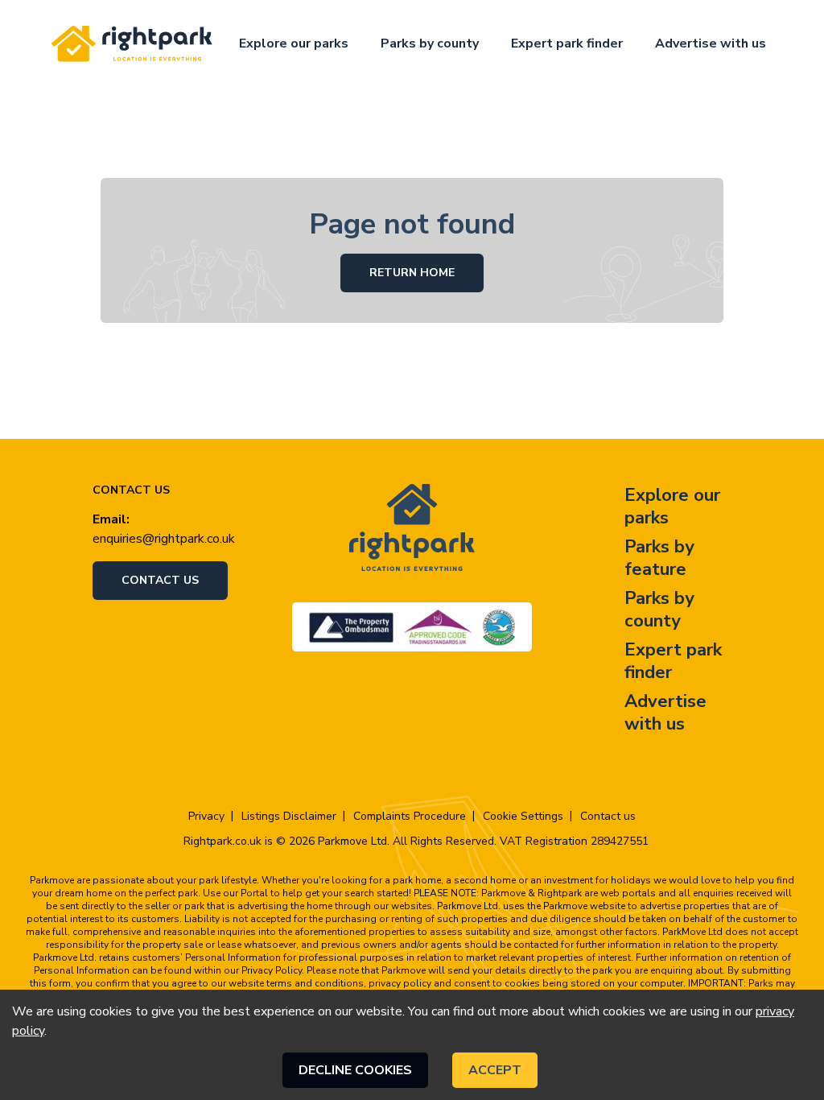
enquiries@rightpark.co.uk (164, 539)
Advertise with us (710, 43)
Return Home (412, 272)
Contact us (160, 580)
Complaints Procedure (409, 816)
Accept (494, 1070)
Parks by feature (659, 558)
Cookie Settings (523, 816)
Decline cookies (355, 1070)
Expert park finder (567, 43)
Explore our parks (293, 43)
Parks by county (430, 43)
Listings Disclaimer (288, 816)
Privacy (206, 816)
